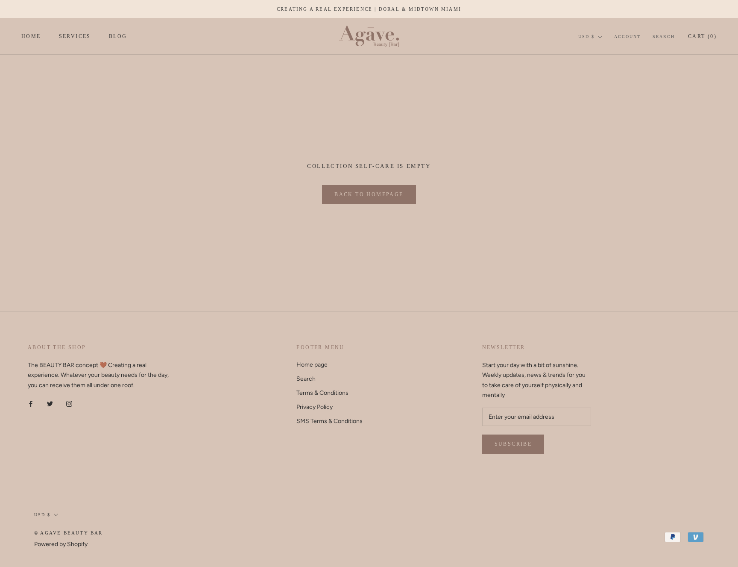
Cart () (702, 36)
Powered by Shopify (61, 544)
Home (31, 37)
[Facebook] (31, 403)
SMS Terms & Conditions (329, 421)
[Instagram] (69, 403)
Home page (312, 364)
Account (627, 36)
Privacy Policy (314, 407)
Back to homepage (368, 194)
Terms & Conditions (322, 393)
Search (664, 36)
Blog (118, 37)
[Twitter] (50, 403)
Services (75, 37)
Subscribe (513, 444)
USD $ (586, 36)
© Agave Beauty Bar (68, 532)
